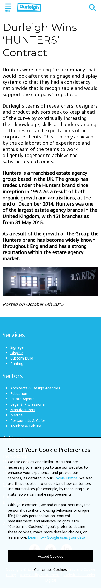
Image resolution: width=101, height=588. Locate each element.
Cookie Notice (65, 478)
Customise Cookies (50, 569)
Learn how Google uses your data (56, 537)
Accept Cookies (50, 556)
